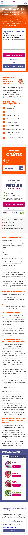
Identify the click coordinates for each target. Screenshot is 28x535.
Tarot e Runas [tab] (23, 456)
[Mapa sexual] (8, 484)
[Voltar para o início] (14, 2)
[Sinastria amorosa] (8, 474)
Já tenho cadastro (14, 59)
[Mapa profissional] (8, 493)
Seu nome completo (9, 39)
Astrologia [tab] (5, 456)
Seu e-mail (6, 46)
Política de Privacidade (11, 508)
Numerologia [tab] (14, 456)
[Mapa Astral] (8, 465)
